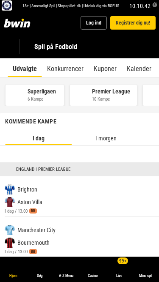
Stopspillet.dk (69, 5)
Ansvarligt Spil (43, 5)
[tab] (25, 67)
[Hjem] (18, 22)
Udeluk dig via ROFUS (101, 5)
